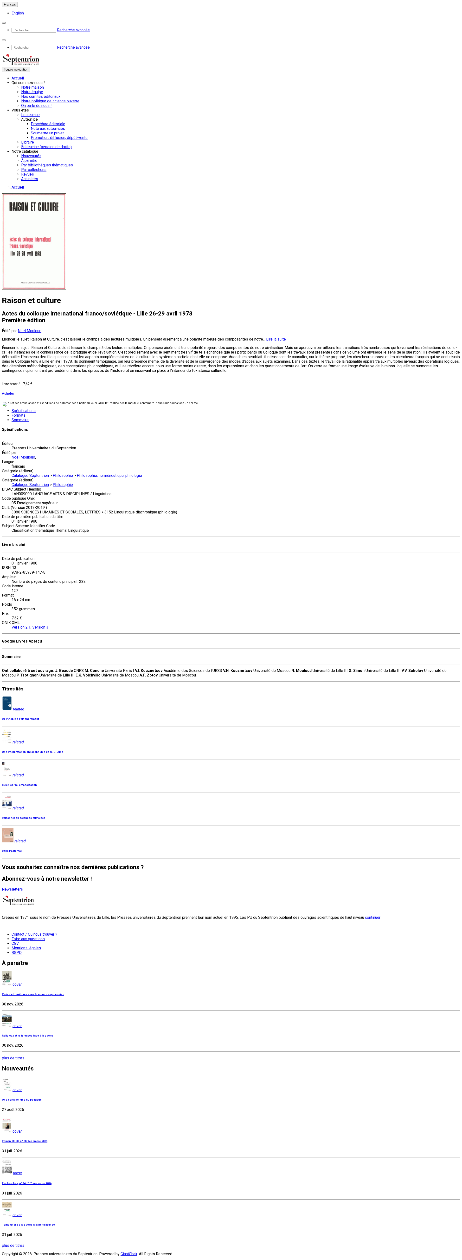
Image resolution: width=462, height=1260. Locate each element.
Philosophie (63, 475)
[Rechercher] (4, 23)
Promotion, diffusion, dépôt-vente (59, 137)
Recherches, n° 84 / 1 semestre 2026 (26, 1183)
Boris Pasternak (12, 851)
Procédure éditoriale (48, 124)
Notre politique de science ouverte (50, 101)
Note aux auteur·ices (48, 128)
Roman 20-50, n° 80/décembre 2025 (24, 1141)
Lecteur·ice (30, 114)
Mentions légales (26, 948)
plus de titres (13, 1058)
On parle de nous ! (36, 105)
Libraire (27, 142)
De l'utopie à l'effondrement (20, 719)
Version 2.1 (21, 627)
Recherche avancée (73, 30)
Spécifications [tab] (24, 410)
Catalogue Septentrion (30, 475)
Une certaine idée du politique (22, 1099)
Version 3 (40, 627)
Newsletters (12, 889)
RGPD (17, 952)
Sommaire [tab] (20, 420)
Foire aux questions (28, 939)
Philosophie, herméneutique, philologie (109, 475)
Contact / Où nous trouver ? (34, 934)
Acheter (8, 393)
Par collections (33, 169)
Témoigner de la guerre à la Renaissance (28, 1224)
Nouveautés (31, 156)
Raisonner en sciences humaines (23, 818)
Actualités (29, 179)
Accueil (18, 78)
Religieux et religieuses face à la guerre (27, 1035)
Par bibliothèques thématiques (47, 165)
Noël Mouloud (29, 330)
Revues (27, 174)
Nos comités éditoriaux (40, 96)
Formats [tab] (19, 415)
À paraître (29, 160)
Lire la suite (276, 339)
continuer (372, 917)
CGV (15, 943)
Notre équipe (32, 92)
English (18, 13)
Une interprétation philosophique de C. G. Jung (32, 752)
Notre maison (32, 87)
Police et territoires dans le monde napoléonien (33, 994)
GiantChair (129, 1254)
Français (10, 4)
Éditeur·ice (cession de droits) (46, 146)
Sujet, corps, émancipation (19, 785)
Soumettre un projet (47, 133)
